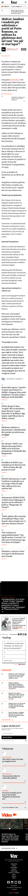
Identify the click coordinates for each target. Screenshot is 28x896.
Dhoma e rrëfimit (14, 872)
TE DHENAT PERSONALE (14, 887)
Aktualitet (14, 864)
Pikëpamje (14, 871)
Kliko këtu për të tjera (18, 628)
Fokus (14, 866)
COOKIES (14, 889)
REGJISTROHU (7, 737)
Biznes (14, 869)
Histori (14, 876)
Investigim (14, 867)
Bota (14, 874)
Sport (14, 878)
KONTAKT (14, 885)
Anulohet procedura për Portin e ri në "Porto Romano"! (18, 99)
